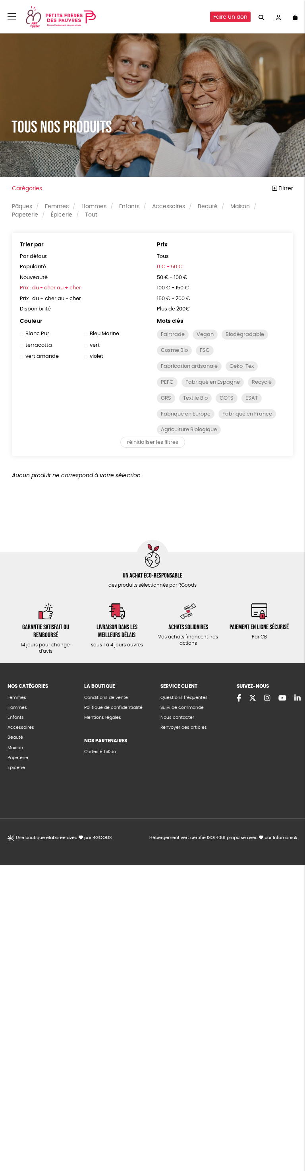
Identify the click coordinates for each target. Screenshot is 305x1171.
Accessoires (168, 206)
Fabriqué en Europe (185, 414)
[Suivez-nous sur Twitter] (252, 698)
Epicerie (16, 767)
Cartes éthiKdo (100, 751)
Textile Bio (195, 398)
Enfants (129, 206)
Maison (240, 206)
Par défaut (33, 256)
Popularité (33, 266)
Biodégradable (245, 334)
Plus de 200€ (173, 309)
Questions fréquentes (184, 697)
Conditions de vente (106, 697)
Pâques (22, 206)
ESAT (251, 398)
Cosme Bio (174, 350)
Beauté (208, 206)
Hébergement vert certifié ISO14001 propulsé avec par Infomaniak (223, 837)
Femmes (57, 206)
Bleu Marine (104, 333)
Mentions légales (102, 717)
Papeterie (25, 215)
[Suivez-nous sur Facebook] (239, 698)
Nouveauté (34, 277)
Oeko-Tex (242, 366)
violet (96, 356)
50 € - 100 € (172, 277)
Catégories (27, 188)
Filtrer (285, 188)
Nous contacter (177, 717)
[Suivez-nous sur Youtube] (282, 698)
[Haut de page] (289, 1139)
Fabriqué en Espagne (212, 382)
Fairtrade (173, 334)
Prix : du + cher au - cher (50, 298)
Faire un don (230, 17)
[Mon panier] (295, 17)
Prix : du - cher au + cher (50, 288)
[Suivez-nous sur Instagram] (267, 698)
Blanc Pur (37, 333)
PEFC (167, 382)
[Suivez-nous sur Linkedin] (297, 698)
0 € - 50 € (170, 266)
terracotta (38, 345)
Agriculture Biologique (189, 429)
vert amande (42, 356)
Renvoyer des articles (183, 727)
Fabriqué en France (247, 414)
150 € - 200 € (173, 298)
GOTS (227, 398)
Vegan (205, 334)
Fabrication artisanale (189, 366)
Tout (91, 215)
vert (95, 345)
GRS (166, 398)
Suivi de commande (182, 707)
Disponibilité (35, 309)
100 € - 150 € (173, 288)
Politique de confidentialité (113, 707)
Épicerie (61, 215)
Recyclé (262, 382)
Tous (163, 256)
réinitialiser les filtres (152, 442)
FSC (205, 350)
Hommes (93, 206)
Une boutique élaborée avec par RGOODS (64, 837)
